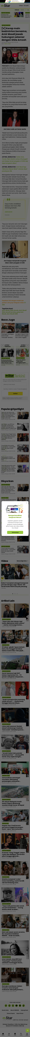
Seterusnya (15, 532)
